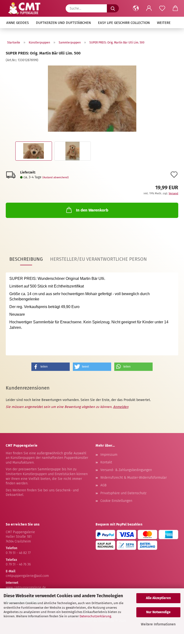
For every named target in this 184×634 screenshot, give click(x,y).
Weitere (164, 23)
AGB (103, 485)
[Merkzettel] (162, 8)
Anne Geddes (17, 23)
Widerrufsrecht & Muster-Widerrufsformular (133, 478)
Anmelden (120, 407)
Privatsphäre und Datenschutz (123, 493)
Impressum (108, 455)
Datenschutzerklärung (95, 616)
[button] (135, 8)
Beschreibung (26, 259)
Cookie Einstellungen (116, 501)
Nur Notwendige (158, 612)
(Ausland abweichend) (55, 177)
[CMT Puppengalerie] (24, 8)
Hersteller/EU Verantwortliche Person (98, 259)
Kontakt (106, 462)
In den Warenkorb (92, 210)
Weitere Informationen (158, 624)
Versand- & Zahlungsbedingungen (126, 470)
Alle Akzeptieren (158, 598)
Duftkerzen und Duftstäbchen (63, 23)
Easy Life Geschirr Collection (124, 23)
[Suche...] (113, 8)
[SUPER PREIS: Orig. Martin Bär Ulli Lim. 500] (92, 98)
